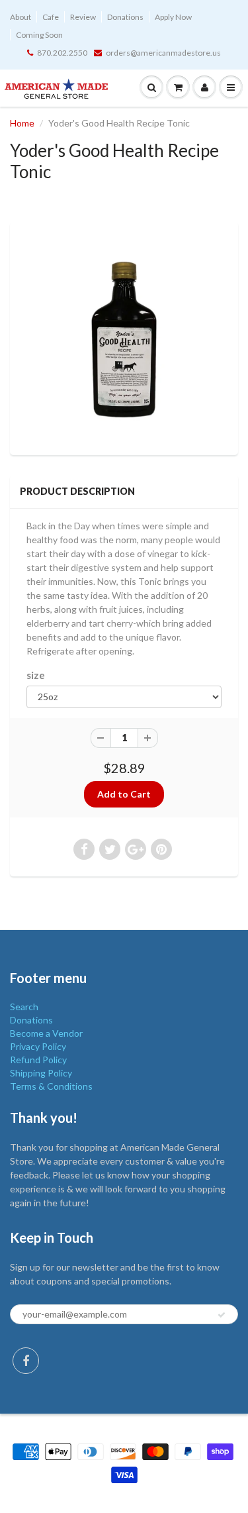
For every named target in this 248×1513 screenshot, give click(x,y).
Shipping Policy (41, 1072)
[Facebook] (26, 1360)
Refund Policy (38, 1059)
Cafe (50, 17)
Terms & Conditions (51, 1086)
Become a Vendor (46, 1033)
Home (22, 123)
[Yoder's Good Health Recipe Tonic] (124, 337)
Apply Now (173, 17)
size (35, 675)
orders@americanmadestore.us (163, 53)
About (20, 17)
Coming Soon (39, 35)
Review (83, 17)
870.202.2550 (62, 53)
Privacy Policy (38, 1046)
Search (24, 1006)
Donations (125, 17)
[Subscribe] (221, 1315)
